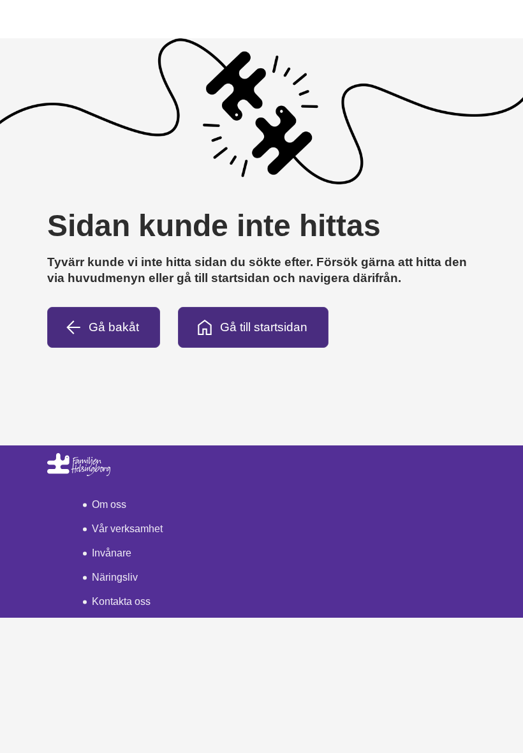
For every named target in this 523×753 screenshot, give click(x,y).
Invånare (111, 553)
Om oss (109, 504)
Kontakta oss (121, 601)
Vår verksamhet (127, 528)
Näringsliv (115, 577)
